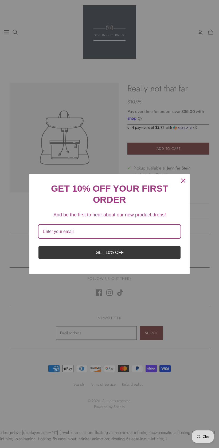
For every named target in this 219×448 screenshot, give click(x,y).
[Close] (183, 180)
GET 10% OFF (110, 252)
